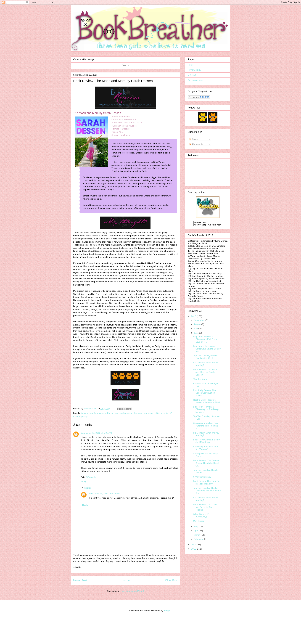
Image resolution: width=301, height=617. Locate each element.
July (196, 328)
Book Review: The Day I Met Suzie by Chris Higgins (205, 507)
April (196, 530)
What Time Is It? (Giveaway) (201, 515)
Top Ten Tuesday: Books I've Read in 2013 (205, 357)
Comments (197, 144)
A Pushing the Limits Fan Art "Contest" (205, 447)
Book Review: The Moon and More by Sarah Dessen (205, 372)
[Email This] (118, 408)
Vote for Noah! (200, 379)
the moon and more (143, 413)
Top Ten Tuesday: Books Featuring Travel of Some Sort (207, 491)
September (199, 320)
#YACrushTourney (202, 477)
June (196, 333)
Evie (83, 433)
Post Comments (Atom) (132, 591)
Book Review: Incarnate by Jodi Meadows (206, 441)
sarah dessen (125, 413)
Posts (194, 139)
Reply (83, 481)
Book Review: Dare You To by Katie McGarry (206, 482)
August (197, 324)
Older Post (171, 580)
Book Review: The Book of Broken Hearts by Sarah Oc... (206, 463)
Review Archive (195, 80)
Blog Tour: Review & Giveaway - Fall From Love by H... (205, 339)
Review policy (194, 70)
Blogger (167, 610)
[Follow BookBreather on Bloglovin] (199, 97)
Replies (87, 488)
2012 (194, 544)
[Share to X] (124, 408)
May (196, 526)
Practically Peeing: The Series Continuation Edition (204, 393)
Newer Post (80, 580)
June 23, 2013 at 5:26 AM (107, 493)
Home (126, 580)
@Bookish (91, 477)
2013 (194, 316)
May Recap (198, 521)
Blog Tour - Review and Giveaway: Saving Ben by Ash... (207, 349)
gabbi (107, 413)
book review (87, 413)
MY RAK (192, 75)
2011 (193, 549)
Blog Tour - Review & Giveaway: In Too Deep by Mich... (206, 409)
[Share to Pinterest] (130, 408)
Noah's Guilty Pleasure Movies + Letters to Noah (206, 401)
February (198, 539)
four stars (98, 413)
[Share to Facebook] (127, 408)
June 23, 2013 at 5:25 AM (99, 433)
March (197, 535)
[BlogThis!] (121, 408)
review (114, 413)
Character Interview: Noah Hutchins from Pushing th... (206, 426)
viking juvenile (161, 413)
